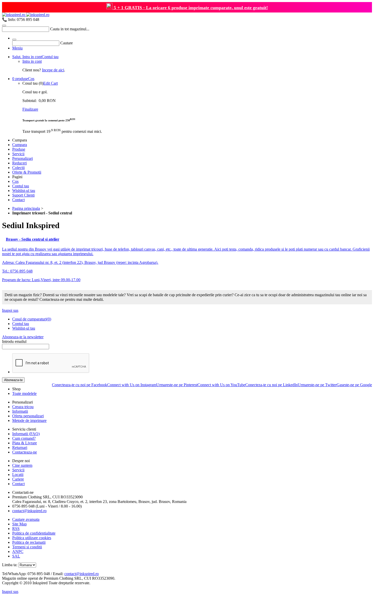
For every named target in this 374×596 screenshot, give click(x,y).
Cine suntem (22, 465)
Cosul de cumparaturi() (31, 319)
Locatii (17, 474)
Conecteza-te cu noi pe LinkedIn (271, 385)
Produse (18, 149)
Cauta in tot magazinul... (69, 29)
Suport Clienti (23, 195)
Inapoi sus (10, 310)
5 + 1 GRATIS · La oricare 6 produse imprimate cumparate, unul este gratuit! (190, 7)
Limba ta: (9, 565)
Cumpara (19, 144)
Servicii (18, 154)
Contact (18, 200)
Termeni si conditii (27, 547)
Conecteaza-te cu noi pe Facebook (79, 385)
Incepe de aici (53, 70)
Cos (23, 78)
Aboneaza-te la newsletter (23, 337)
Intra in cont (32, 61)
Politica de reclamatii (29, 542)
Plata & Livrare (24, 443)
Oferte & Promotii (26, 172)
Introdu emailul (14, 341)
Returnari (19, 447)
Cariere (18, 479)
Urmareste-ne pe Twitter (317, 385)
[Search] (4, 25)
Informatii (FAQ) (26, 434)
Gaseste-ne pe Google (354, 385)
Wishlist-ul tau (23, 190)
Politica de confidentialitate (33, 533)
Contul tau (35, 57)
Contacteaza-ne (24, 452)
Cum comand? (24, 438)
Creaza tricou (23, 407)
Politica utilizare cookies (31, 538)
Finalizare (30, 109)
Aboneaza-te (13, 380)
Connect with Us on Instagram (131, 385)
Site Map (19, 524)
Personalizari (22, 158)
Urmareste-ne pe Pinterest (176, 385)
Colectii (18, 167)
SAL (16, 556)
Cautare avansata (25, 519)
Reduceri (19, 163)
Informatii (20, 411)
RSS (16, 528)
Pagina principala (26, 208)
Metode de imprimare (29, 420)
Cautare (66, 43)
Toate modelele (24, 393)
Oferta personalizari (28, 416)
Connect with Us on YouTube (221, 385)
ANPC (17, 551)
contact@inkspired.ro (29, 511)
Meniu (17, 48)
